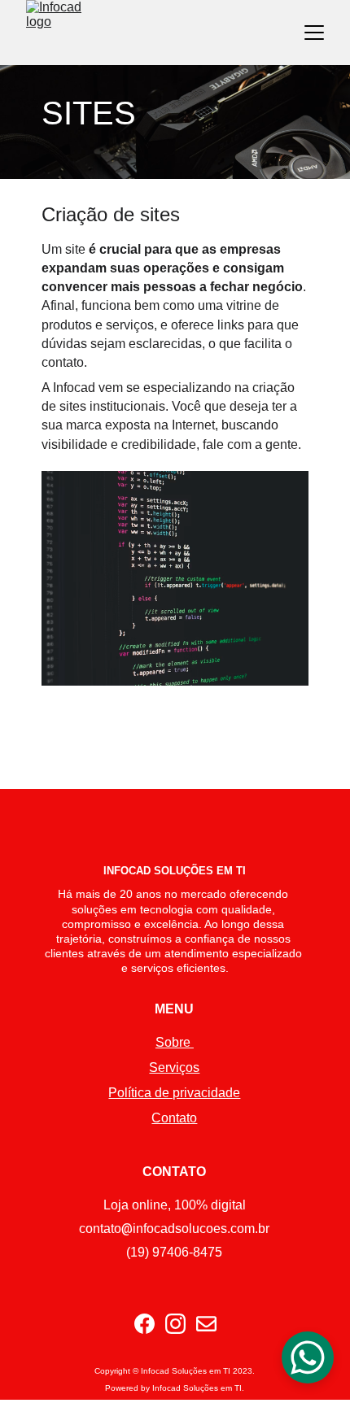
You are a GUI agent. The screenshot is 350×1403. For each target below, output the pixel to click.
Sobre (174, 1042)
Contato (174, 1118)
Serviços (174, 1067)
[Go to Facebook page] (144, 1324)
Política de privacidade (174, 1093)
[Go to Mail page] (206, 1324)
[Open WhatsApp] (308, 1357)
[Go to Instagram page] (175, 1324)
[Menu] (314, 32)
